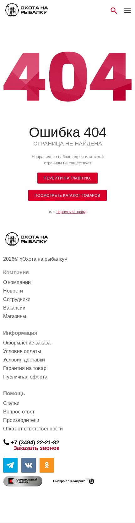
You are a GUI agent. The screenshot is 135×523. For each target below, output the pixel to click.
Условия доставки (24, 359)
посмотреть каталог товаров (67, 195)
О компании (17, 282)
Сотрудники (16, 299)
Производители (21, 420)
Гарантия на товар (24, 368)
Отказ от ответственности (33, 428)
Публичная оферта (25, 376)
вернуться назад (71, 212)
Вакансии (14, 307)
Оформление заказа (27, 342)
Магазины (14, 316)
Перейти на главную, (67, 178)
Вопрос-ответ (19, 411)
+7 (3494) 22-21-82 (35, 442)
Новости (13, 290)
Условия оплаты (22, 351)
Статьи (11, 403)
